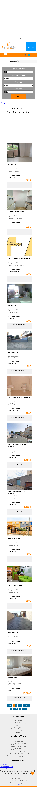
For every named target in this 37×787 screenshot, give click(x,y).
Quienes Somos (18, 720)
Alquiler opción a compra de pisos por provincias (18, 755)
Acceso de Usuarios (12, 39)
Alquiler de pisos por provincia (18, 750)
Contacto (18, 732)
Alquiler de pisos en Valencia (18, 743)
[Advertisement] (18, 18)
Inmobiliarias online (18, 748)
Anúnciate (3, 765)
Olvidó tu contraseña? (18, 730)
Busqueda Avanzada (8, 103)
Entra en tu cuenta (6, 767)
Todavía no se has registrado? (18, 729)
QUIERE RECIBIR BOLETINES (18, 778)
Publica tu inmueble (31, 46)
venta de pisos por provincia (18, 751)
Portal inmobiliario (18, 741)
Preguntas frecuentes (18, 722)
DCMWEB (18, 784)
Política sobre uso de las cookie (18, 724)
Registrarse (23, 39)
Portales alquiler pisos (18, 740)
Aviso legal (18, 725)
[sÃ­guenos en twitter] (29, 55)
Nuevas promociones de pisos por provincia (18, 753)
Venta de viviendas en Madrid (18, 746)
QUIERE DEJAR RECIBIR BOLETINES (18, 780)
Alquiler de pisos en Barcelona (18, 745)
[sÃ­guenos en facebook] (25, 55)
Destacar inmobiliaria (18, 756)
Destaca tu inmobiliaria (8, 769)
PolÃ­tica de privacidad (18, 727)
